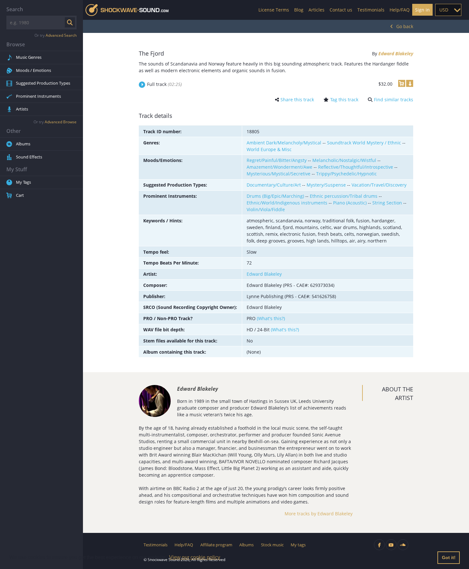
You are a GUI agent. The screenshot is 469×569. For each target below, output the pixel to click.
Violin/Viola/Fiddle (266, 209)
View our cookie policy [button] (194, 557)
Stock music (272, 545)
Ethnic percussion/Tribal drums (343, 196)
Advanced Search (61, 35)
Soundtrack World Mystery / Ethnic (364, 143)
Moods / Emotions (33, 70)
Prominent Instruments (38, 96)
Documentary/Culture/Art (274, 185)
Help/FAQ (400, 10)
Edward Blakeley (395, 53)
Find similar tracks (393, 99)
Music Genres (28, 57)
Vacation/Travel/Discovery (379, 185)
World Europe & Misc (269, 149)
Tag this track (344, 99)
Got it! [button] (449, 557)
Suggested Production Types (43, 83)
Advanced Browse (61, 122)
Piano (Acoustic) (350, 203)
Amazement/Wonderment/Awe (279, 167)
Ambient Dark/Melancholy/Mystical (284, 143)
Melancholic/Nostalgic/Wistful (344, 160)
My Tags (23, 182)
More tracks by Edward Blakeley (319, 514)
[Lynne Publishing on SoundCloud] (403, 544)
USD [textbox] (443, 10)
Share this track (297, 99)
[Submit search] (70, 22)
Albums (23, 144)
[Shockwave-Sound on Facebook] (379, 544)
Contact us (341, 10)
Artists (22, 109)
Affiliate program (216, 545)
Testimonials (370, 10)
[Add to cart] (401, 83)
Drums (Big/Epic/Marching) (275, 196)
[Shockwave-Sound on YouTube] (391, 544)
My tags (298, 545)
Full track (164, 84)
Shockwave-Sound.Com (127, 10)
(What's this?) (271, 318)
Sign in (422, 10)
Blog (298, 10)
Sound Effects (29, 157)
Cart (20, 195)
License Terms (273, 10)
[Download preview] (409, 83)
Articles (316, 10)
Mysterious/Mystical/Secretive (278, 174)
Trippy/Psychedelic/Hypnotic (346, 174)
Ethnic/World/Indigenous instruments (287, 203)
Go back (404, 26)
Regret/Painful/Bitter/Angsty (277, 160)
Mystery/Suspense (326, 185)
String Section (387, 203)
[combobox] (448, 10)
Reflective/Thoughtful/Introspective (355, 167)
